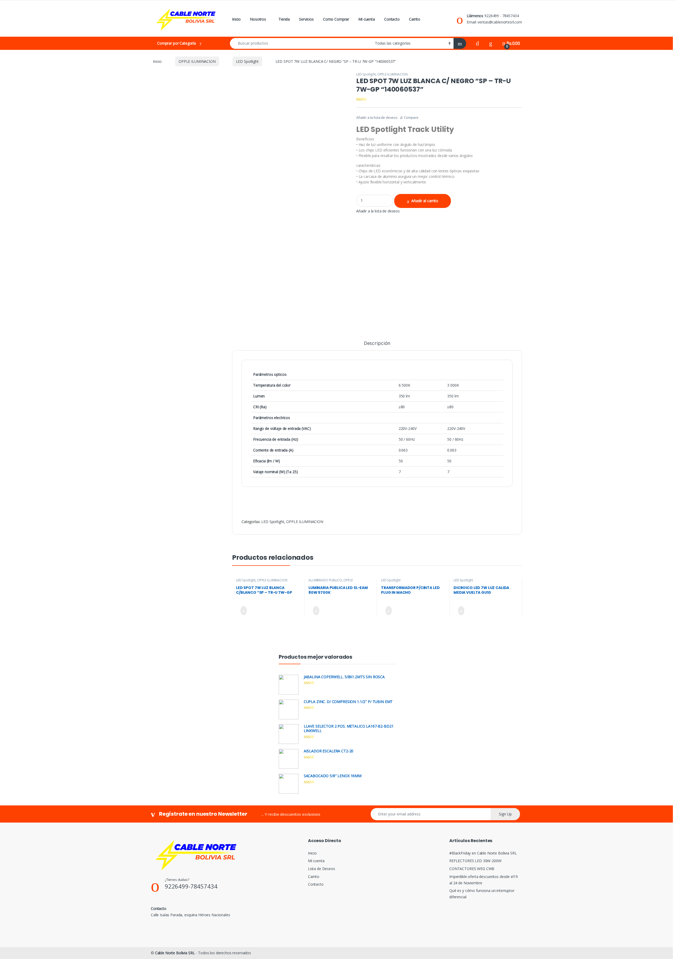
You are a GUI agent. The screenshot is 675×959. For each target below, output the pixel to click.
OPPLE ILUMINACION (197, 61)
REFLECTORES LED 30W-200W (475, 860)
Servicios (306, 19)
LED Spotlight (247, 61)
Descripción (377, 343)
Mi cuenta (366, 19)
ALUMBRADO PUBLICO (325, 580)
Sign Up (505, 813)
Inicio (236, 19)
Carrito (414, 19)
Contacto (392, 19)
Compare (411, 117)
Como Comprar (336, 19)
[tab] (377, 345)
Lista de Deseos (321, 868)
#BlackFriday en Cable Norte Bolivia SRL (483, 853)
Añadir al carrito (424, 200)
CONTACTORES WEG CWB (471, 868)
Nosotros (258, 19)
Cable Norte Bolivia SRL (175, 952)
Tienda (284, 19)
